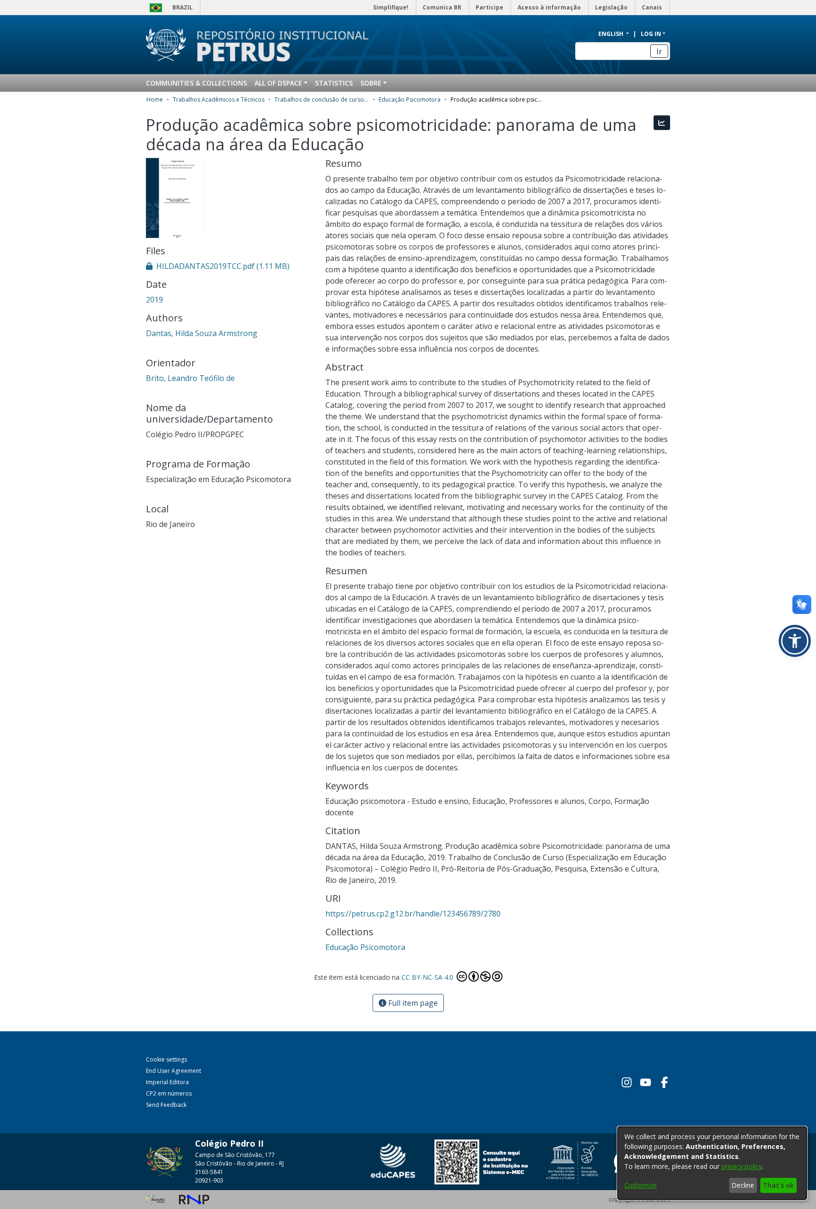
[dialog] (712, 1163)
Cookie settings (166, 1059)
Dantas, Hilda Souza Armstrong (201, 333)
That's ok (778, 1185)
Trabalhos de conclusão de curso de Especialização (321, 99)
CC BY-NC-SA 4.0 (428, 977)
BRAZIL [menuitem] (182, 7)
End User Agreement (173, 1071)
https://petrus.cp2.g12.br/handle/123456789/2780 (413, 913)
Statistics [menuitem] (334, 82)
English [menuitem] (611, 34)
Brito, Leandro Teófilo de (190, 378)
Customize (640, 1185)
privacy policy (742, 1166)
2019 (154, 299)
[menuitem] (281, 83)
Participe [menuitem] (489, 7)
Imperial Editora (167, 1082)
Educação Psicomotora (410, 99)
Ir (659, 51)
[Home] (277, 44)
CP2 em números (169, 1093)
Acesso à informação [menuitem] (549, 7)
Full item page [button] (412, 1003)
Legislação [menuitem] (611, 7)
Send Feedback (166, 1105)
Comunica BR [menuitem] (442, 7)
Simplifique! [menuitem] (390, 7)
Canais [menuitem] (652, 7)
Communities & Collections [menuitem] (196, 82)
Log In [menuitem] (651, 34)
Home (154, 99)
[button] (794, 641)
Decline (742, 1185)
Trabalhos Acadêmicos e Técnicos (218, 99)
